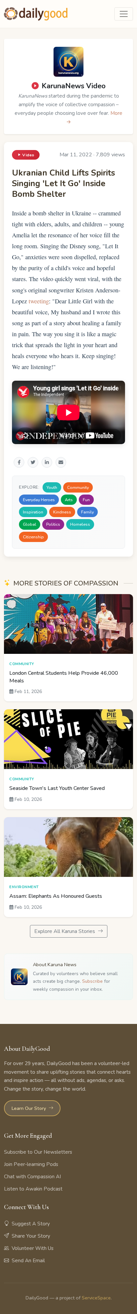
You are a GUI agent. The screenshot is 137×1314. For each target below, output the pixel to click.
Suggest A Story (31, 1223)
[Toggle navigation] (123, 14)
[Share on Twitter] (33, 462)
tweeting (39, 301)
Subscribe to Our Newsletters (38, 1152)
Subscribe (92, 981)
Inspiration (33, 512)
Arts (69, 499)
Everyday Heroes (39, 499)
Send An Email (28, 1260)
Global (29, 524)
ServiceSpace (96, 1297)
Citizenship (33, 537)
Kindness (62, 512)
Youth (52, 487)
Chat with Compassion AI (32, 1176)
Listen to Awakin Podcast (33, 1189)
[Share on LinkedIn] (47, 462)
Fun (86, 499)
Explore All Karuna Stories (65, 931)
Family (87, 512)
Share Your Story (31, 1236)
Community (78, 487)
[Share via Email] (61, 462)
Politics (53, 524)
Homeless (80, 524)
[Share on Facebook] (19, 462)
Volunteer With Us (33, 1248)
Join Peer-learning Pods (31, 1164)
